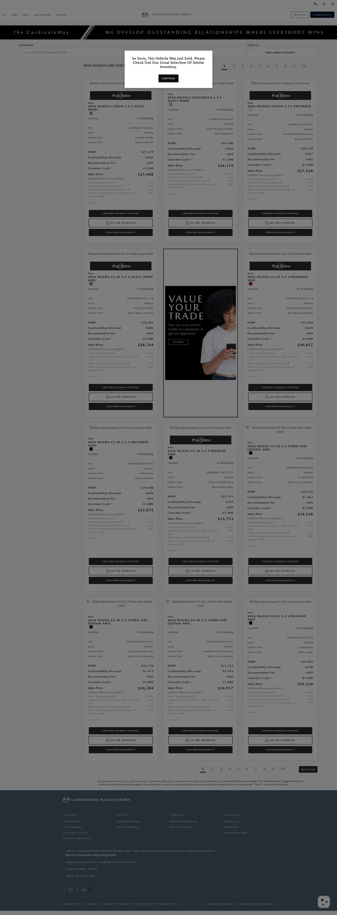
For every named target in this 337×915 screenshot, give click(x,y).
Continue (168, 78)
